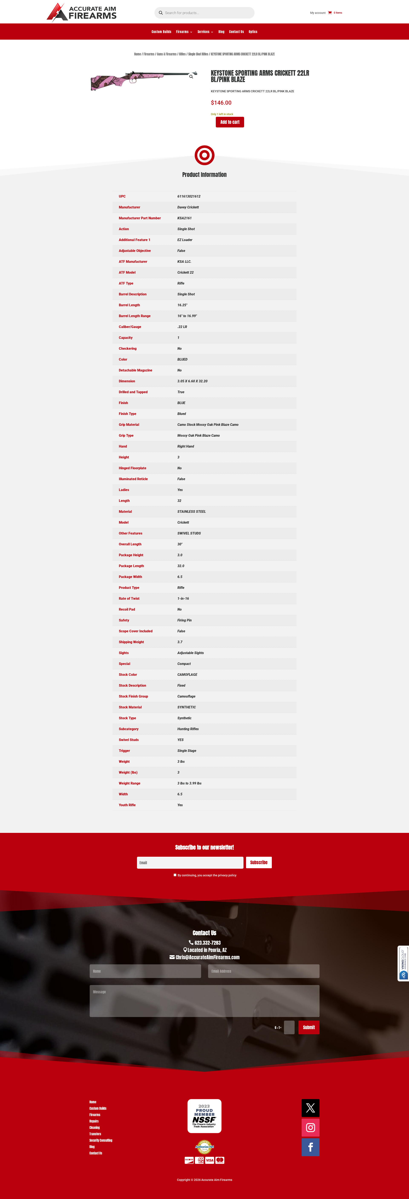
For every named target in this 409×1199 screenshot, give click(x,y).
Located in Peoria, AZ (207, 949)
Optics (253, 32)
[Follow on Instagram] (311, 1128)
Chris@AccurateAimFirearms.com (208, 957)
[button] (191, 77)
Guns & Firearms (167, 54)
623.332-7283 (208, 942)
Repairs (94, 1122)
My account (318, 12)
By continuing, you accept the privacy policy (207, 875)
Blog (222, 32)
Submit (309, 1027)
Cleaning (94, 1128)
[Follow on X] (311, 1108)
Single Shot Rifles (198, 54)
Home (137, 54)
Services (204, 32)
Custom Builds (161, 32)
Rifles (182, 54)
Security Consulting (100, 1141)
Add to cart (229, 122)
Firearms (182, 32)
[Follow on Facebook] (311, 1147)
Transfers (95, 1134)
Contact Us (236, 32)
